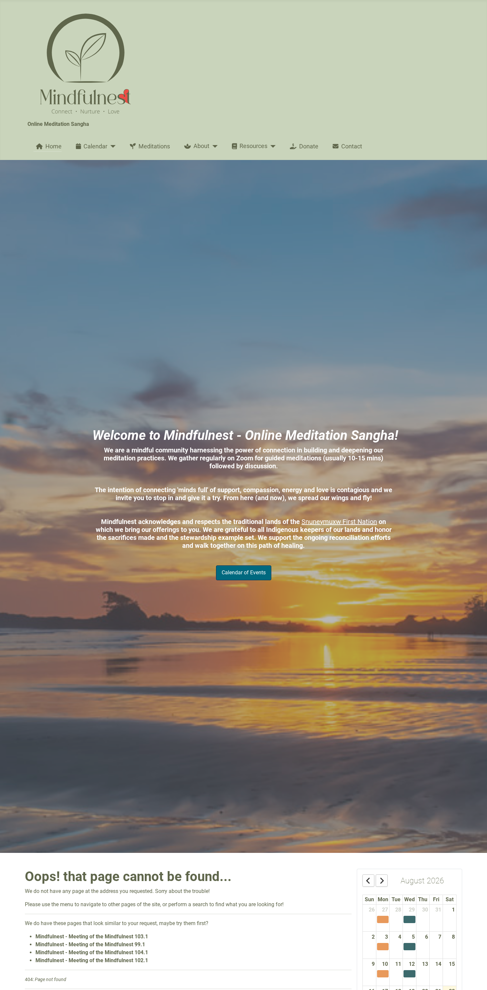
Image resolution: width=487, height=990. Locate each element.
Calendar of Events (244, 572)
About (201, 146)
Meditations (154, 146)
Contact (351, 146)
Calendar (95, 146)
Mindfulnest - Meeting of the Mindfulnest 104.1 (91, 952)
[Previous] (368, 880)
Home (53, 146)
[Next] (382, 880)
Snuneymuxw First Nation (339, 522)
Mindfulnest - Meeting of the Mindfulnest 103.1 (91, 936)
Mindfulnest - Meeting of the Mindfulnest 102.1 (91, 960)
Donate (308, 146)
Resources (253, 146)
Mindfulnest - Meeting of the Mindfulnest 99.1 (90, 944)
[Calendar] (111, 146)
